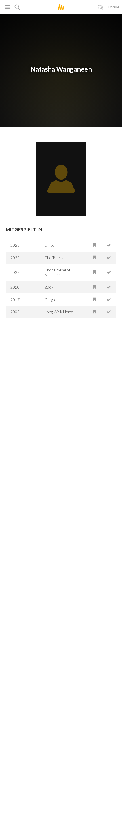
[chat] (101, 7)
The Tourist (55, 257)
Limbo (50, 245)
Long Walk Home (59, 311)
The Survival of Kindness (57, 272)
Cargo (50, 299)
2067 (49, 287)
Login (113, 7)
